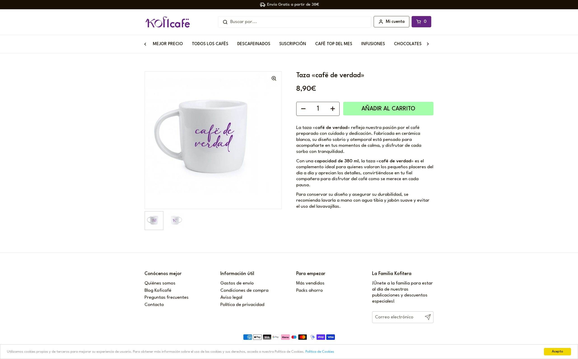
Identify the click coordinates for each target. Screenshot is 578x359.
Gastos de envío (237, 283)
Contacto (154, 305)
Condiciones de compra (244, 290)
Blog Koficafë (157, 290)
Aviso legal (231, 297)
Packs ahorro (309, 290)
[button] (421, 21)
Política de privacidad (242, 305)
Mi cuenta (395, 22)
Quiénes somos (159, 283)
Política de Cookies (319, 352)
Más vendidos (310, 283)
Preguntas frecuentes (166, 297)
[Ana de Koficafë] (167, 22)
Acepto (557, 351)
